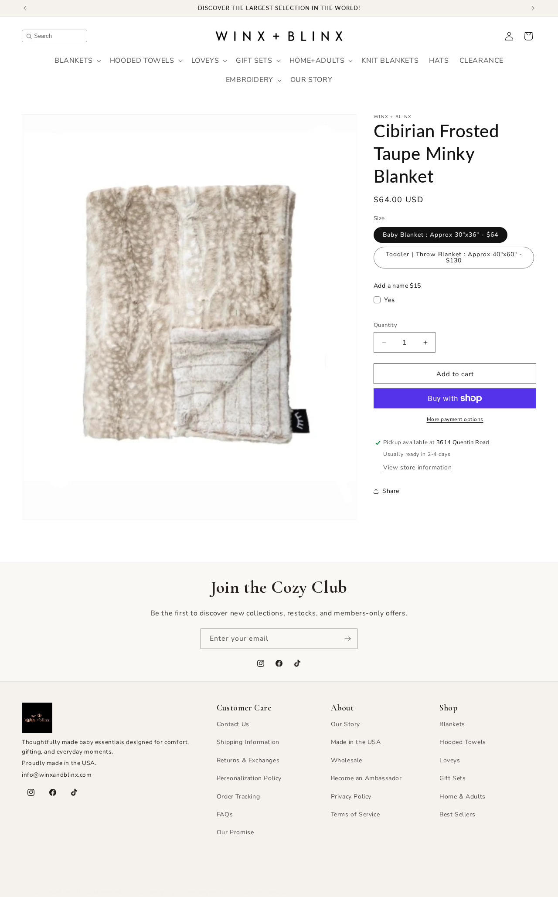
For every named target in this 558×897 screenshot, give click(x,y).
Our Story (345, 724)
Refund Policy (155, 892)
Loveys (449, 760)
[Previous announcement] (24, 8)
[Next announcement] (533, 8)
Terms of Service (355, 814)
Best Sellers (457, 814)
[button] (77, 61)
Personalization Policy (249, 778)
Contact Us (233, 724)
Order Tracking (238, 796)
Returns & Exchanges (248, 760)
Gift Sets (452, 778)
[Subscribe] (347, 639)
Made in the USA (356, 742)
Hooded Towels (462, 742)
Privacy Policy (351, 796)
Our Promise (235, 832)
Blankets (452, 724)
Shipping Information (248, 742)
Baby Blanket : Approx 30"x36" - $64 (440, 235)
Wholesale (346, 760)
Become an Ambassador (366, 778)
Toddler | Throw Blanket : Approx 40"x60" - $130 (454, 257)
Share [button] (390, 491)
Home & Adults (462, 796)
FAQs (225, 814)
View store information (417, 467)
